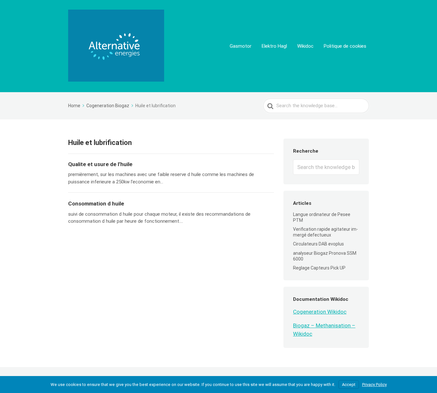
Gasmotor (240, 46)
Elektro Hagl (274, 46)
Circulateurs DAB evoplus (318, 243)
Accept (348, 384)
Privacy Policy (374, 384)
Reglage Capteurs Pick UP (319, 267)
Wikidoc (305, 46)
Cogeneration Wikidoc (319, 312)
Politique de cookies (345, 46)
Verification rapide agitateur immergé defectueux (325, 232)
